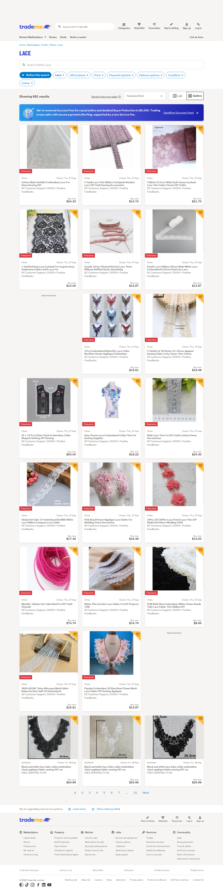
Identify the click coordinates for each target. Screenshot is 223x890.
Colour (26, 83)
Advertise (121, 879)
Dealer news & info (94, 850)
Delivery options (149, 75)
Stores (53, 37)
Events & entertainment (158, 846)
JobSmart (120, 846)
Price (97, 75)
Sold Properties (62, 842)
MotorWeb (98, 870)
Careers (98, 879)
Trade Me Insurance (29, 870)
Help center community (188, 858)
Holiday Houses (162, 870)
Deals (63, 37)
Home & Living (31, 854)
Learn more (79, 809)
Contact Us (198, 879)
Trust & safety (184, 846)
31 (135, 792)
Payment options (120, 75)
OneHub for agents (63, 850)
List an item (196, 37)
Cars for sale (91, 837)
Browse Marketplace (31, 37)
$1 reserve (29, 850)
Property (59, 832)
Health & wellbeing (155, 850)
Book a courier (78, 37)
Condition (174, 75)
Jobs (118, 832)
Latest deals (30, 837)
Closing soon (30, 846)
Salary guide (122, 854)
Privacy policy (136, 879)
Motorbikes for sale (94, 842)
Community (183, 832)
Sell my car (90, 854)
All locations (78, 75)
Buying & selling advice (96, 846)
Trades (149, 837)
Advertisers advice (125, 850)
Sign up (187, 28)
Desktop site (71, 879)
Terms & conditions (156, 879)
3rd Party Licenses (186, 850)
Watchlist (163, 820)
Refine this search (37, 75)
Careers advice (123, 842)
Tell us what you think (108, 809)
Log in (198, 28)
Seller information (186, 854)
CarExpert (129, 870)
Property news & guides (66, 837)
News (109, 879)
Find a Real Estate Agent (66, 854)
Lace (60, 44)
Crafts (45, 44)
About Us (86, 879)
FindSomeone (197, 870)
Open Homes (60, 846)
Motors (89, 832)
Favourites (177, 820)
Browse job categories (126, 837)
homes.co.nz (65, 870)
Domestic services (155, 842)
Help (179, 837)
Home (22, 44)
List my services (154, 854)
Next (146, 792)
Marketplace (33, 44)
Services (151, 832)
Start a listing (147, 820)
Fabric (53, 44)
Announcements (185, 842)
